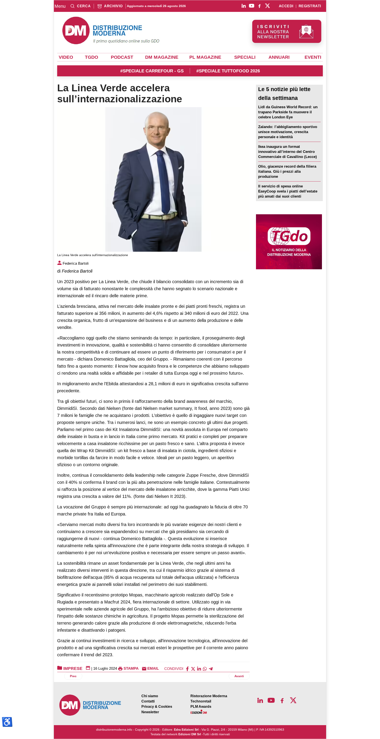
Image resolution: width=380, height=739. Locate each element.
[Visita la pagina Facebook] (259, 5)
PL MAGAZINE (205, 57)
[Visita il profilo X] (267, 5)
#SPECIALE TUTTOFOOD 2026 (228, 71)
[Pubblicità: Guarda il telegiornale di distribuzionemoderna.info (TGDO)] (289, 241)
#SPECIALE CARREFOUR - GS (152, 71)
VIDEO (66, 57)
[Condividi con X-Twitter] (193, 668)
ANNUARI (279, 57)
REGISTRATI (310, 6)
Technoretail (200, 701)
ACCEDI (286, 6)
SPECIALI (245, 57)
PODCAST (122, 57)
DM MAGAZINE (161, 57)
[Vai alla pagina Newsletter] (286, 31)
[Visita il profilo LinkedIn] (243, 5)
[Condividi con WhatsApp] (205, 668)
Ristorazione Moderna (208, 696)
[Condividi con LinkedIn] (199, 668)
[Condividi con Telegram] (210, 668)
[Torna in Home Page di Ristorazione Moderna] (90, 705)
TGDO (91, 57)
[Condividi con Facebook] (187, 668)
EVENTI (313, 57)
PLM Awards (200, 706)
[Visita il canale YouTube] (251, 5)
